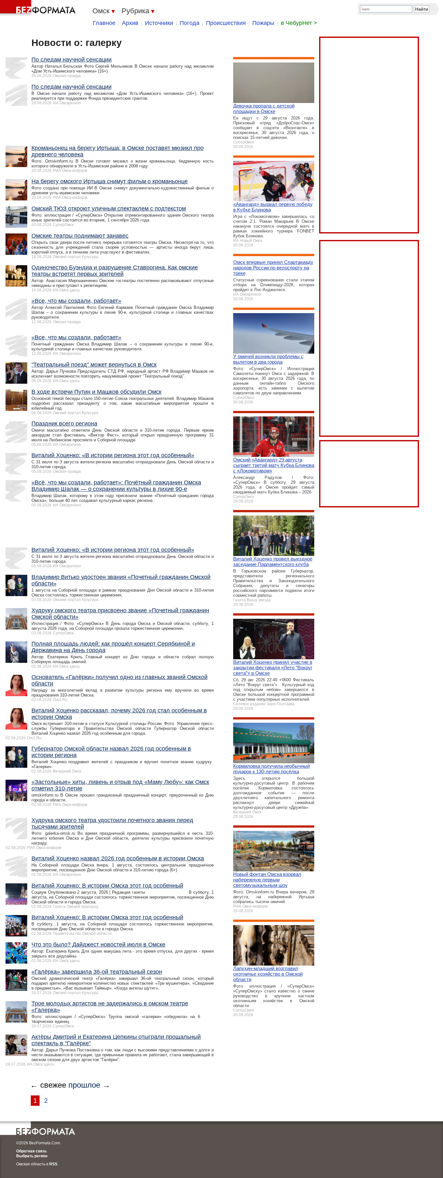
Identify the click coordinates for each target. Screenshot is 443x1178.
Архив (130, 23)
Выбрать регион (31, 1156)
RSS (53, 1164)
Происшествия (226, 23)
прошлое (84, 1085)
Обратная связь (31, 1151)
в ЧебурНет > (299, 23)
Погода (189, 23)
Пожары (263, 23)
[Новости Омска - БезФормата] (39, 8)
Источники (159, 23)
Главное (104, 23)
